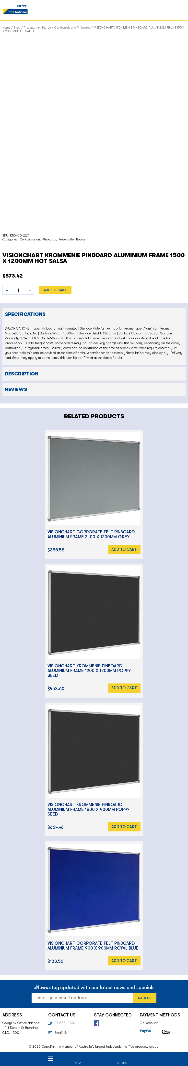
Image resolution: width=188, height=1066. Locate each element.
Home (6, 27)
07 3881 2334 (65, 1023)
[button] (94, 314)
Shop (17, 27)
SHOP (78, 1062)
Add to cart (55, 290)
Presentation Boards (37, 27)
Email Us (61, 1033)
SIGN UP (145, 998)
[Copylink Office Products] (15, 10)
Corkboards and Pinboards (72, 27)
